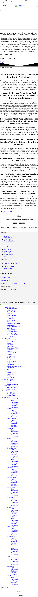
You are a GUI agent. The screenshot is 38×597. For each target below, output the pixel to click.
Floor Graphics (11, 310)
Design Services (8, 268)
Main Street (10, 526)
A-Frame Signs (11, 333)
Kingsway (10, 497)
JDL (8, 546)
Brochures (10, 345)
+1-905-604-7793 (5, 277)
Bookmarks (10, 346)
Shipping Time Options (10, 263)
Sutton (9, 438)
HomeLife (10, 428)
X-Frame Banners (12, 331)
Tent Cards (10, 367)
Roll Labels (10, 381)
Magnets (9, 351)
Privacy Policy (7, 213)
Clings (9, 369)
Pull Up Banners (12, 315)
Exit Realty (10, 566)
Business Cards (11, 340)
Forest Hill (10, 467)
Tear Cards (10, 364)
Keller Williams (11, 487)
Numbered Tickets (12, 356)
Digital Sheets (11, 363)
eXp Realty (10, 576)
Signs (12, 400)
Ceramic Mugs (11, 387)
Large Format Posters (13, 323)
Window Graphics (12, 322)
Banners (9, 313)
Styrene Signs (11, 325)
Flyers (9, 343)
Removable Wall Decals (14, 335)
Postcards (10, 341)
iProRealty (10, 507)
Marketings (14, 402)
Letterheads (10, 372)
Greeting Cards (11, 353)
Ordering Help (8, 237)
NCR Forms (11, 377)
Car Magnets (11, 317)
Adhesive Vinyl (12, 320)
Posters (9, 359)
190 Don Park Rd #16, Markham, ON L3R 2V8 (14, 283)
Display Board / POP (13, 326)
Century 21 (10, 458)
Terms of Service (8, 211)
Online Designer (8, 254)
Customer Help (8, 251)
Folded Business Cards (14, 366)
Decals (9, 382)
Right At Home (11, 477)
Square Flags (11, 395)
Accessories (10, 336)
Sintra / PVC (11, 330)
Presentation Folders (13, 348)
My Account (7, 249)
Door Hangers (11, 361)
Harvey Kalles (11, 536)
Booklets (10, 349)
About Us (6, 236)
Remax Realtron (12, 418)
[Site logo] (19, 6)
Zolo (8, 556)
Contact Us (7, 253)
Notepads (10, 376)
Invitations (10, 354)
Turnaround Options (9, 265)
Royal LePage (11, 448)
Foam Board (11, 312)
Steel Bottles (11, 389)
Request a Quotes (9, 266)
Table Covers (11, 318)
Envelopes (10, 374)
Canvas (9, 328)
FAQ (5, 256)
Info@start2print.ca (5, 280)
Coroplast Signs (12, 308)
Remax (9, 408)
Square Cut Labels (12, 384)
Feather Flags (11, 392)
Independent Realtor (13, 399)
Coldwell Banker (12, 517)
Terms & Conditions (9, 241)
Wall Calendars (11, 358)
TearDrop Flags (12, 394)
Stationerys (14, 404)
